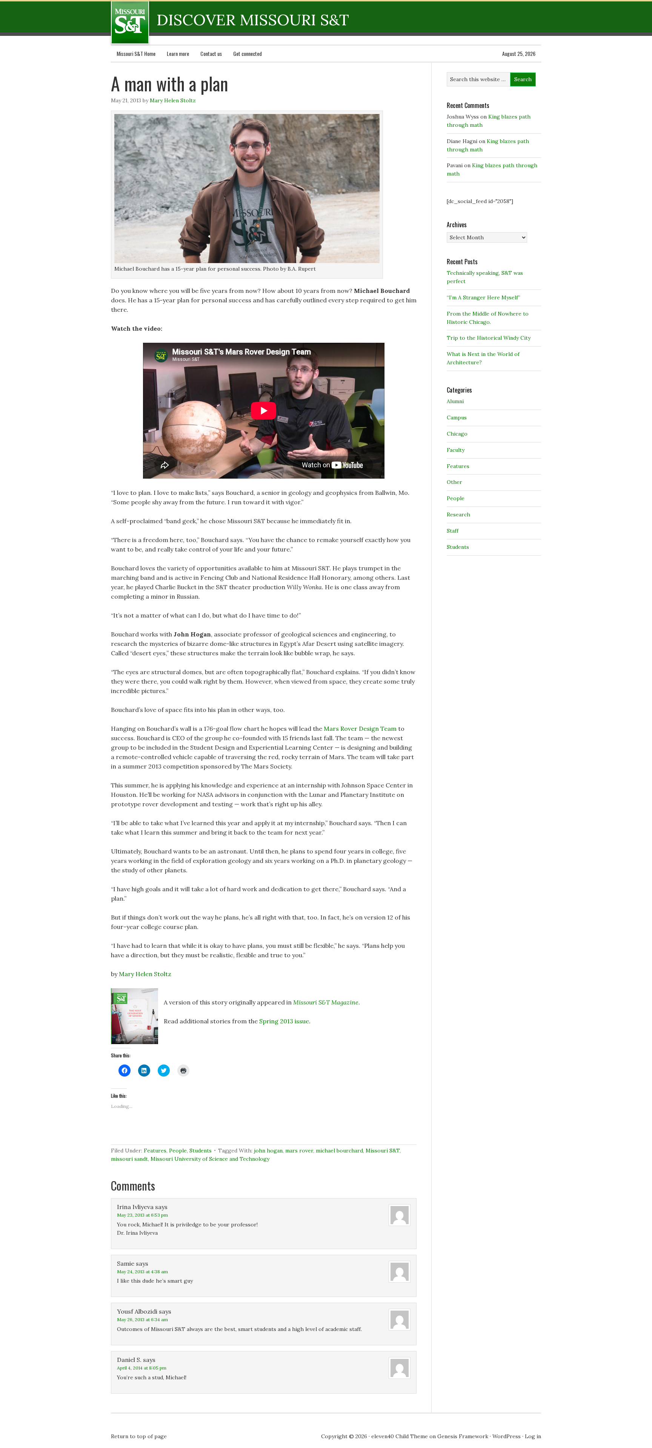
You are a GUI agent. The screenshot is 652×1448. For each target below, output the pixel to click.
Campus (457, 417)
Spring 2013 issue (284, 1021)
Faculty (455, 450)
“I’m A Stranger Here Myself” (483, 297)
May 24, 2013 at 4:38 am (142, 1271)
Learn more (178, 53)
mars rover (299, 1150)
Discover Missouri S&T (161, 22)
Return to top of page (139, 1436)
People (178, 1150)
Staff (452, 530)
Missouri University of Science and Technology (210, 1158)
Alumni (455, 401)
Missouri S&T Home (136, 53)
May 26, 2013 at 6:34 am (142, 1319)
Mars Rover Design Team (360, 728)
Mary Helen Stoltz (173, 100)
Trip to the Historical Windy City (489, 337)
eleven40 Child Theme (399, 1436)
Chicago (457, 433)
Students (200, 1150)
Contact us (211, 53)
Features (155, 1150)
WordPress (506, 1436)
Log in (533, 1436)
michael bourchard (339, 1150)
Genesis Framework (462, 1436)
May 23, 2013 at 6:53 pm (142, 1215)
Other (454, 482)
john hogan (268, 1150)
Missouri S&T (383, 1150)
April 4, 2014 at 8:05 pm (141, 1368)
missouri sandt (129, 1158)
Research (458, 514)
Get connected (247, 53)
